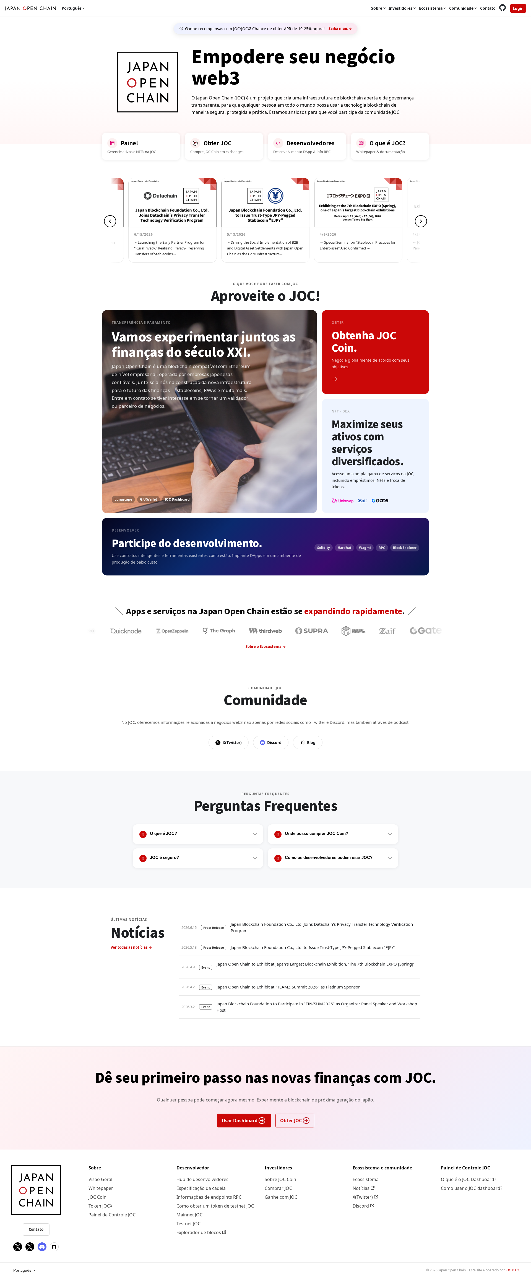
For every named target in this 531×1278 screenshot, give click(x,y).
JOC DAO (512, 1270)
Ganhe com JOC (281, 1197)
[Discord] (42, 1246)
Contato (488, 8)
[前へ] (110, 221)
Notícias (361, 1188)
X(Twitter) (232, 742)
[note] (54, 1246)
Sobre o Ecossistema (264, 646)
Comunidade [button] (461, 8)
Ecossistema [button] (430, 8)
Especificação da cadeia (201, 1188)
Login (518, 8)
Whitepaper (100, 1188)
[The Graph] (162, 631)
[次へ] (421, 221)
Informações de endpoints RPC (208, 1197)
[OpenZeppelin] (116, 631)
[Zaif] (331, 631)
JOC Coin (97, 1197)
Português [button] (72, 8)
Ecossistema (366, 1179)
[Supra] (255, 631)
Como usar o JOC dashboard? (471, 1188)
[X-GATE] (416, 631)
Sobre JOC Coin (280, 1179)
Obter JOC (291, 1120)
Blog (311, 742)
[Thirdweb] (209, 631)
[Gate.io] (369, 631)
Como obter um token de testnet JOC (215, 1206)
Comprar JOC (278, 1188)
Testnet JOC (188, 1224)
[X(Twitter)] (17, 1246)
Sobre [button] (376, 8)
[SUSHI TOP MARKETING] (297, 631)
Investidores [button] (400, 8)
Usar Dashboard (239, 1120)
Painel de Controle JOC (112, 1215)
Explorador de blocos (198, 1232)
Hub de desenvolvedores (202, 1179)
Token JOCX (100, 1206)
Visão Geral (100, 1179)
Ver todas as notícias (129, 947)
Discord (274, 742)
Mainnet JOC (189, 1215)
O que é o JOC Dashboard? (468, 1179)
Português (22, 1270)
